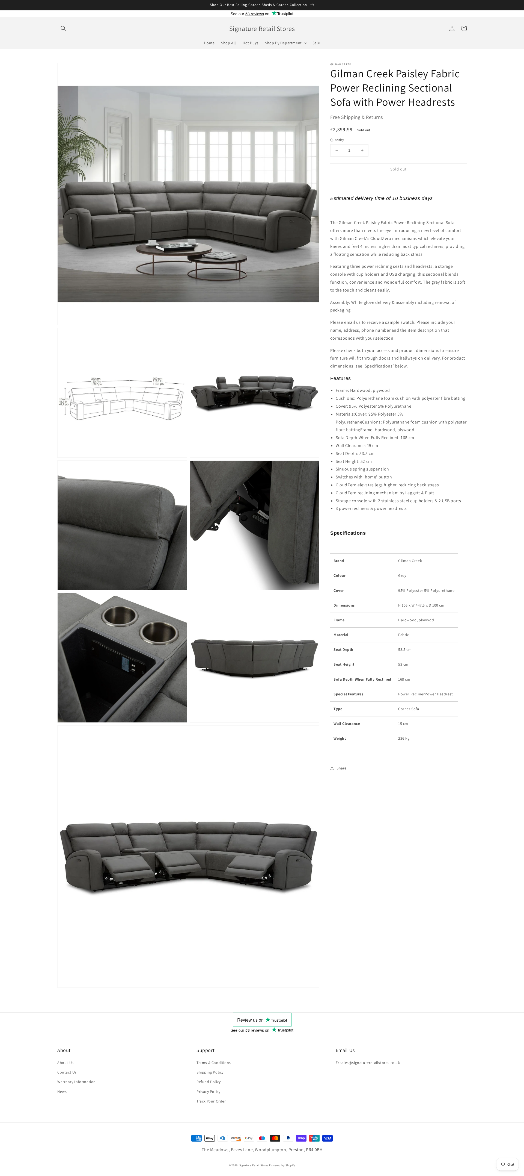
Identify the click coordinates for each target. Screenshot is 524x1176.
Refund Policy (208, 1081)
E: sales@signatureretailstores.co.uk (368, 1062)
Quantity (337, 139)
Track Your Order (211, 1101)
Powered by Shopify (282, 1165)
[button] (63, 28)
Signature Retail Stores (254, 1165)
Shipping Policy (210, 1072)
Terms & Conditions (213, 1062)
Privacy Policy (208, 1091)
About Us (65, 1062)
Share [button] (342, 768)
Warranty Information (76, 1081)
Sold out (398, 169)
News (62, 1091)
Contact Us (67, 1072)
